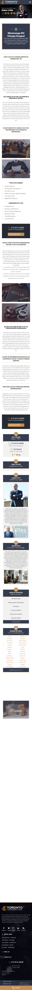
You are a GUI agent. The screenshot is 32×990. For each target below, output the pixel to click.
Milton (9, 653)
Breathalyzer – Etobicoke (9, 937)
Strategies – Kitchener (8, 940)
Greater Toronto (23, 643)
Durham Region (22, 640)
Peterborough (22, 660)
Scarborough (22, 662)
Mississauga (22, 653)
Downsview (10, 640)
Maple (9, 651)
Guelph (9, 645)
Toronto (10, 664)
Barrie (9, 636)
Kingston (10, 649)
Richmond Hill (9, 662)
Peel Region (10, 660)
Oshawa (23, 658)
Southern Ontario (10, 658)
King (23, 647)
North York (22, 656)
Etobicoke (9, 643)
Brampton (9, 638)
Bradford (22, 636)
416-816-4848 (13, 13)
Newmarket (10, 656)
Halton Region (22, 645)
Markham (22, 651)
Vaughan (22, 664)
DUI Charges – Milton (7, 945)
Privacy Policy (7, 981)
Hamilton (9, 647)
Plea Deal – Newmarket (8, 947)
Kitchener (22, 649)
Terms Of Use (7, 983)
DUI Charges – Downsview (9, 942)
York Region (23, 666)
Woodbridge (10, 666)
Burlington (22, 638)
